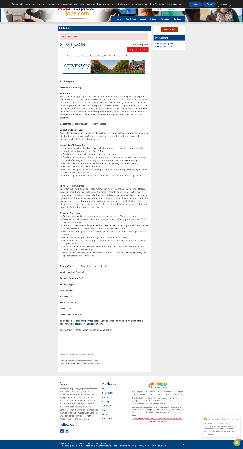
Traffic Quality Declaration (170, 4)
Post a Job (169, 29)
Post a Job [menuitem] (107, 418)
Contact (177, 19)
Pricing (153, 19)
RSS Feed (65, 446)
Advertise (165, 19)
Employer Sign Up (165, 43)
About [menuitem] (105, 397)
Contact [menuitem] (106, 410)
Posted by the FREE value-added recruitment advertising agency (79, 360)
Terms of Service (159, 446)
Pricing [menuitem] (105, 401)
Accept (195, 4)
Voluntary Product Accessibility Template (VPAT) (116, 446)
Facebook (62, 431)
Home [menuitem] (105, 388)
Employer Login (164, 46)
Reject (209, 4)
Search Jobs (131, 19)
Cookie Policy (142, 4)
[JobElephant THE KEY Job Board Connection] (157, 382)
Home (118, 19)
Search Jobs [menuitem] (107, 392)
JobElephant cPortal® (154, 409)
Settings (223, 4)
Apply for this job (138, 49)
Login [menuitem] (104, 414)
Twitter (67, 431)
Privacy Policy (144, 446)
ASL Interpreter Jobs (82, 443)
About (143, 19)
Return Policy (77, 446)
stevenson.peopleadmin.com (89, 323)
